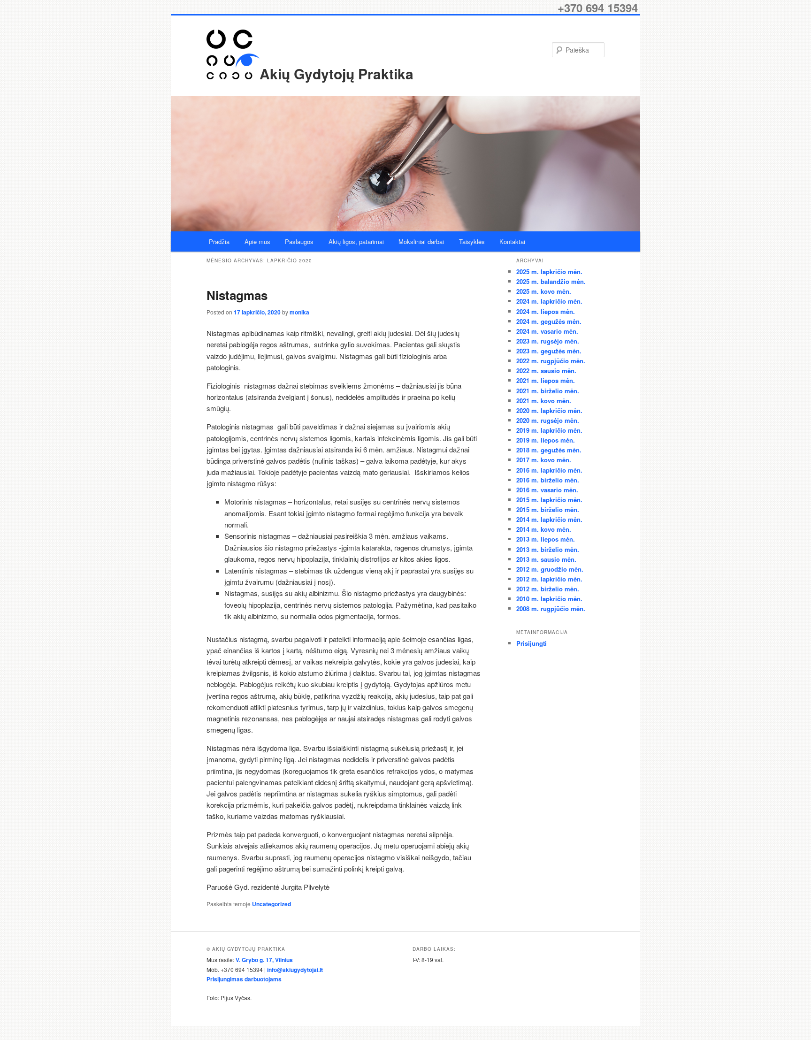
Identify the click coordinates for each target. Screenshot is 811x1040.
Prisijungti (531, 643)
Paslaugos (299, 241)
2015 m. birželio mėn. (547, 509)
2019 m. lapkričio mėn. (549, 430)
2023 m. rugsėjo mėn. (547, 340)
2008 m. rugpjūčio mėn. (550, 608)
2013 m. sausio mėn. (546, 559)
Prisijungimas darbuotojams (244, 979)
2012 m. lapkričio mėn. (549, 578)
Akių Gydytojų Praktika (336, 73)
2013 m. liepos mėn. (545, 539)
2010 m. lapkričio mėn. (549, 598)
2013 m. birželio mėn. (547, 549)
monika (299, 312)
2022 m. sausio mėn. (546, 370)
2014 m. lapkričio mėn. (549, 519)
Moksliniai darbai (421, 241)
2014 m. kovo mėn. (543, 529)
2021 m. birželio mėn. (547, 390)
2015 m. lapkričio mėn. (549, 499)
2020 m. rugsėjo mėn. (547, 420)
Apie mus (257, 241)
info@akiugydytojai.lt (295, 969)
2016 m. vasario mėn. (547, 489)
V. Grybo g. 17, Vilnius (264, 960)
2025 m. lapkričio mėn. (549, 271)
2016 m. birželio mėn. (547, 479)
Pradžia (219, 241)
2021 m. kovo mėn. (543, 400)
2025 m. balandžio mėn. (551, 281)
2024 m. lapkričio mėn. (549, 301)
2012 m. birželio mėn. (547, 588)
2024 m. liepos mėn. (545, 311)
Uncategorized (271, 904)
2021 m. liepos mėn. (545, 380)
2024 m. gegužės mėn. (548, 321)
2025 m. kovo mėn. (543, 291)
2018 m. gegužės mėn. (548, 449)
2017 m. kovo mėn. (543, 459)
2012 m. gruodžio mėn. (549, 569)
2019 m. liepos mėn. (545, 440)
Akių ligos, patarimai (356, 241)
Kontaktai (512, 241)
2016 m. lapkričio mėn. (549, 470)
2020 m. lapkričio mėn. (549, 410)
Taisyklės (472, 241)
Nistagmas (237, 295)
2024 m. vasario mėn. (547, 331)
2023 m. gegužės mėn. (548, 350)
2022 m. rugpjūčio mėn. (550, 360)
